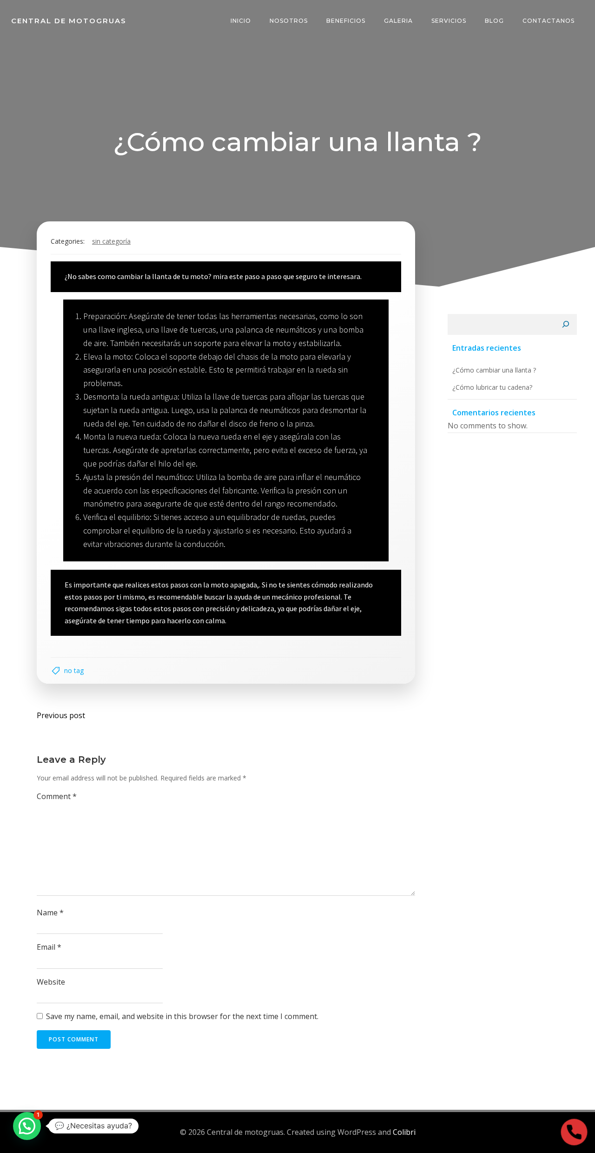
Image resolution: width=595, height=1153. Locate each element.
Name (50, 912)
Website (51, 982)
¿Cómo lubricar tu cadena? (492, 387)
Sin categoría (111, 241)
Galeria (398, 20)
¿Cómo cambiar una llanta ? (494, 370)
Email (49, 947)
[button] (27, 1126)
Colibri (404, 1132)
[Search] (566, 324)
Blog (494, 20)
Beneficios (345, 20)
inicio (241, 20)
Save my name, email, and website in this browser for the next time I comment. (182, 1016)
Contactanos (548, 20)
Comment (57, 796)
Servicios (448, 20)
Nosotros (289, 20)
